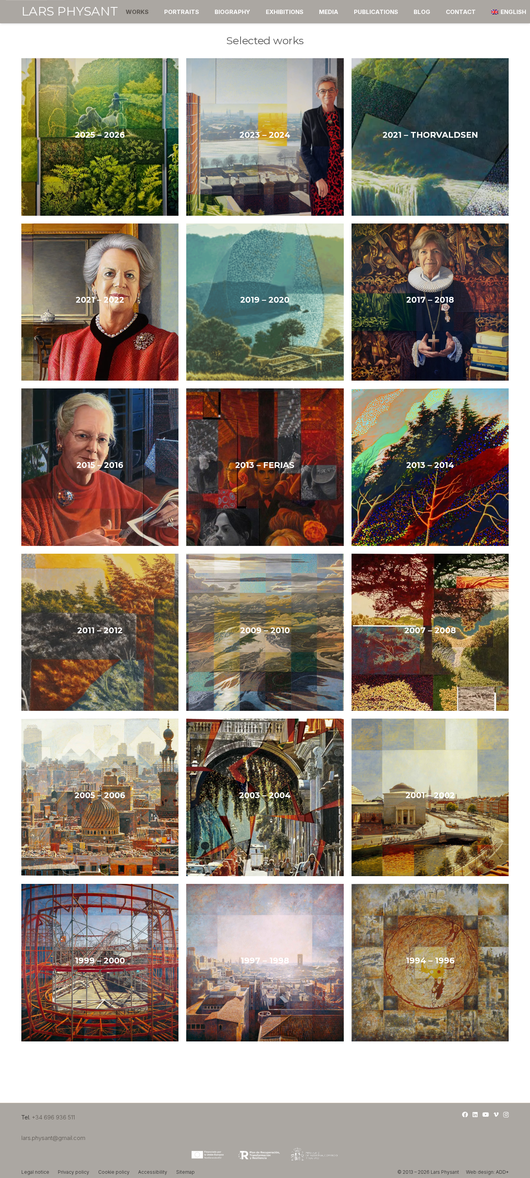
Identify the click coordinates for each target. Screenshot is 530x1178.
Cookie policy (114, 1172)
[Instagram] (506, 1115)
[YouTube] (485, 1114)
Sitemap (185, 1172)
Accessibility (152, 1172)
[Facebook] (465, 1114)
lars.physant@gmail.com (53, 1138)
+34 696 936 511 (53, 1117)
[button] (153, 11)
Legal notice (35, 1172)
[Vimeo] (496, 1114)
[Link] (100, 137)
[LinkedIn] (475, 1114)
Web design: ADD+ (487, 1172)
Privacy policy (73, 1172)
